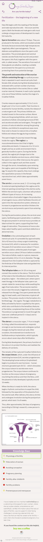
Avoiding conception (14, 467)
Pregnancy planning (14, 473)
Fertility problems (13, 485)
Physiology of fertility (14, 456)
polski (34, 1)
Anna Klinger (27, 538)
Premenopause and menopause (18, 490)
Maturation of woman (14, 462)
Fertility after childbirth (15, 479)
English (38, 1)
